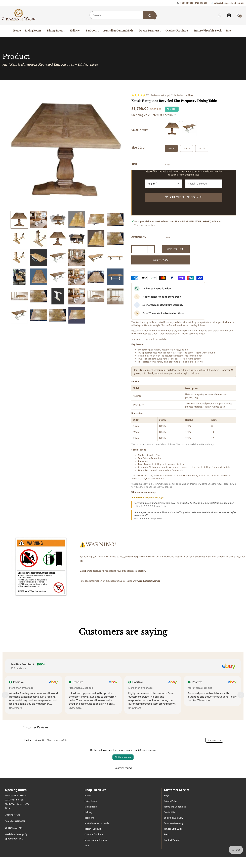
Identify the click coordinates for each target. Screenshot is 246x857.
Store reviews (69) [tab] (57, 740)
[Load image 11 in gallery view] (96, 238)
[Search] (150, 15)
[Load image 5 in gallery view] (96, 219)
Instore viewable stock (96, 839)
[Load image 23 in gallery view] (96, 277)
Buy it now (161, 259)
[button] (15, 708)
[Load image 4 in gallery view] (77, 219)
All (5, 64)
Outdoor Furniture (94, 834)
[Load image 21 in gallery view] (57, 277)
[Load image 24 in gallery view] (115, 277)
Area (166, 834)
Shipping (137, 115)
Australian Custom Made (97, 823)
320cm (201, 148)
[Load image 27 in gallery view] (57, 296)
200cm (171, 148)
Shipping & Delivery (173, 817)
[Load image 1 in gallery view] (19, 219)
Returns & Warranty (173, 823)
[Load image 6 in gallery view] (115, 219)
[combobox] (123, 15)
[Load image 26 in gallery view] (38, 296)
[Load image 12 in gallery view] (115, 238)
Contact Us (169, 812)
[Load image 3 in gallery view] (57, 219)
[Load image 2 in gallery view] (38, 219)
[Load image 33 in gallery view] (57, 315)
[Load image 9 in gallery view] (57, 238)
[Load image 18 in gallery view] (115, 257)
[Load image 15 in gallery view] (57, 257)
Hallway (88, 812)
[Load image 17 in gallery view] (96, 257)
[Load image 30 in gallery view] (115, 296)
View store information (144, 225)
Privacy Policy (170, 800)
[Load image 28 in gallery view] (77, 296)
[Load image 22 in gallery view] (77, 277)
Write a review (123, 757)
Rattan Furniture (93, 828)
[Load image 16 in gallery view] (77, 257)
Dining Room (91, 806)
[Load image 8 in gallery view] (38, 238)
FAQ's (166, 795)
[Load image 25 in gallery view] (19, 296)
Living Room (91, 800)
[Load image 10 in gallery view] (77, 238)
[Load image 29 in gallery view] (96, 296)
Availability (138, 237)
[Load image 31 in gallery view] (19, 315)
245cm (186, 148)
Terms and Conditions (175, 806)
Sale (87, 845)
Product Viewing (172, 839)
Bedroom (89, 817)
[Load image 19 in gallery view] (19, 277)
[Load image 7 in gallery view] (19, 238)
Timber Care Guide (173, 828)
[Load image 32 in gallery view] (38, 315)
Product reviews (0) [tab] (34, 740)
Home (88, 795)
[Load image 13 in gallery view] (19, 257)
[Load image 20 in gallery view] (38, 277)
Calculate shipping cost (184, 197)
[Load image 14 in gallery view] (38, 257)
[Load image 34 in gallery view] (77, 315)
